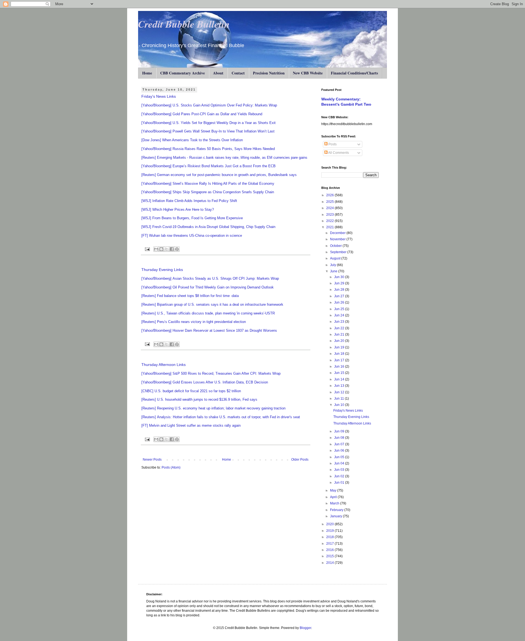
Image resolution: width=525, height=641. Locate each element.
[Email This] (156, 249)
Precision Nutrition (269, 73)
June (334, 271)
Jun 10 (339, 405)
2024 (330, 208)
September (338, 252)
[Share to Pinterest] (177, 249)
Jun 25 (339, 309)
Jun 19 (339, 347)
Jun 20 (339, 341)
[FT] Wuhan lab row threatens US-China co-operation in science (191, 235)
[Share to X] (166, 249)
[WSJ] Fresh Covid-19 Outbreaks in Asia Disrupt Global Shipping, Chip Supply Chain (208, 227)
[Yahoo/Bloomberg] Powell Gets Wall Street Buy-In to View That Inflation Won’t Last (208, 131)
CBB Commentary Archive (182, 73)
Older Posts (299, 459)
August (335, 258)
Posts (332, 144)
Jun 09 (339, 431)
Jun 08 (339, 438)
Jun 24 (339, 315)
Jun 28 (339, 289)
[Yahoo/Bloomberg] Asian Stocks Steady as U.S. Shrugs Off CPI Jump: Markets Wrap (210, 278)
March (335, 503)
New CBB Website (308, 73)
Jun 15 (339, 373)
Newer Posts (152, 459)
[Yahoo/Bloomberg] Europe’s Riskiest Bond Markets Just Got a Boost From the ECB (208, 166)
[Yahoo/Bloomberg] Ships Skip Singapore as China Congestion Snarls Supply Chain (207, 192)
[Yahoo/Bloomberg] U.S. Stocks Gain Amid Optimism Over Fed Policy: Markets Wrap (209, 105)
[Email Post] (147, 248)
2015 (330, 556)
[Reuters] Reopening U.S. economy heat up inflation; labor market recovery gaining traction (213, 408)
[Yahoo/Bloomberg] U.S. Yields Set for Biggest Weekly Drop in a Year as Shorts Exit (208, 123)
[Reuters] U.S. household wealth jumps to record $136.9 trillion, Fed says (199, 399)
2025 (330, 202)
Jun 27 (339, 296)
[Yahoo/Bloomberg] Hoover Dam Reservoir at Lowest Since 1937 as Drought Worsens (209, 330)
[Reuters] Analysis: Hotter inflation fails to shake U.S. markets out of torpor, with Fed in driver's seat (220, 417)
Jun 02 (339, 476)
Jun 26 (339, 302)
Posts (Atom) (171, 467)
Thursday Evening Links (162, 269)
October (336, 246)
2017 (330, 543)
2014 (330, 563)
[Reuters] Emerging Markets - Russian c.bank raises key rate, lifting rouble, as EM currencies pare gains (224, 157)
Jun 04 (339, 463)
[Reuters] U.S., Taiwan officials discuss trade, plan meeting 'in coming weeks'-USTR (208, 313)
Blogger (305, 628)
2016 (330, 550)
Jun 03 (339, 470)
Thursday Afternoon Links (163, 364)
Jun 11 (339, 398)
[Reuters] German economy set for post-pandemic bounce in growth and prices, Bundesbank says (219, 175)
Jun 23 (339, 322)
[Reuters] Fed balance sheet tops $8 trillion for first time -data (190, 296)
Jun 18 (339, 354)
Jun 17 (339, 360)
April (334, 497)
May (333, 490)
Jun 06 (339, 450)
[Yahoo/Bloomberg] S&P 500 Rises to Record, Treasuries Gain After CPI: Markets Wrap (211, 373)
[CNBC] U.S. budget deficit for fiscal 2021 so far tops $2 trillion (191, 391)
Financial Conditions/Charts (354, 73)
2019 (330, 531)
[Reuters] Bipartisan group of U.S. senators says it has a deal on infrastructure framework (212, 304)
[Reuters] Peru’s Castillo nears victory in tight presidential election (193, 322)
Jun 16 (339, 366)
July (333, 265)
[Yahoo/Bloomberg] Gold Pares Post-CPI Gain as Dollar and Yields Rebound (201, 114)
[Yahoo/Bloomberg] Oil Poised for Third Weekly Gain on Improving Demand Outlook (207, 287)
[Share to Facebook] (171, 249)
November (338, 239)
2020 (330, 524)
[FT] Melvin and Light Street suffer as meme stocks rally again (191, 425)
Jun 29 (339, 283)
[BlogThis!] (161, 249)
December (338, 233)
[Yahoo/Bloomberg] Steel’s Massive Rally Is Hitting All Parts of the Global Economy (207, 183)
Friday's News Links (158, 96)
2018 (330, 537)
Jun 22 (339, 328)
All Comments (338, 153)
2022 (330, 221)
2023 (330, 214)
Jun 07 (339, 444)
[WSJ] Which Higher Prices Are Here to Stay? (177, 209)
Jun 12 (339, 392)
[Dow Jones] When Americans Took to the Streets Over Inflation (192, 140)
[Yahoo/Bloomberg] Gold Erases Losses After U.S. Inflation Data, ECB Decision (204, 382)
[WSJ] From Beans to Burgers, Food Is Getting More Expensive (192, 218)
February (337, 510)
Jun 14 (339, 379)
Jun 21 (339, 334)
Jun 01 (339, 482)
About (218, 73)
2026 (330, 195)
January (336, 516)
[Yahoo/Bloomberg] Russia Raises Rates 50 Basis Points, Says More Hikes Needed (208, 149)
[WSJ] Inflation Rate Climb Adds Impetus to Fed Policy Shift (189, 201)
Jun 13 (339, 386)
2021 (330, 227)
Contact (238, 73)
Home (147, 73)
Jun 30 (339, 277)
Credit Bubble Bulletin (184, 24)
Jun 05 (339, 457)
